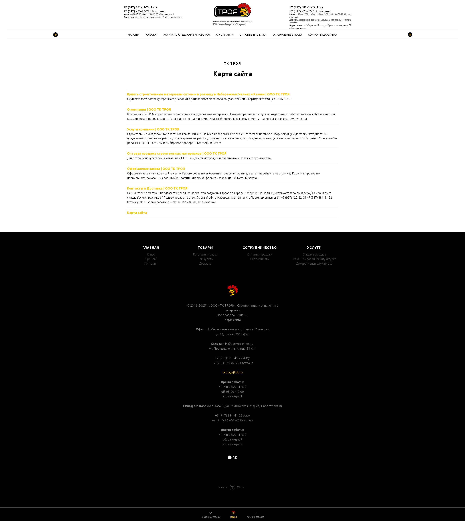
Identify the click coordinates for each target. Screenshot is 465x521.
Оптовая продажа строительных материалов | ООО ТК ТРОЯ (177, 153)
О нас (151, 254)
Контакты (150, 263)
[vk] (235, 457)
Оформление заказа (287, 34)
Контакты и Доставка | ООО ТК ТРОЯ (157, 188)
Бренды (150, 259)
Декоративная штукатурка (314, 263)
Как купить (205, 259)
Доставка (205, 263)
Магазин (134, 34)
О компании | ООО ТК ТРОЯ (149, 109)
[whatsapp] (229, 457)
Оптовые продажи (253, 34)
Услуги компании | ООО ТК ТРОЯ (153, 129)
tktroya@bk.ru (233, 372)
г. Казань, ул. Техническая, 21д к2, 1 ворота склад (160, 17)
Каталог (151, 34)
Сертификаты (259, 259)
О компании (224, 34)
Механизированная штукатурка (314, 259)
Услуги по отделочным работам (186, 34)
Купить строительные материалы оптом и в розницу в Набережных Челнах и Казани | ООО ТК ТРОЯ (208, 94)
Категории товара (205, 254)
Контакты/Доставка (322, 34)
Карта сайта (137, 212)
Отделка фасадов (314, 254)
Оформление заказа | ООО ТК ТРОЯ (156, 168)
